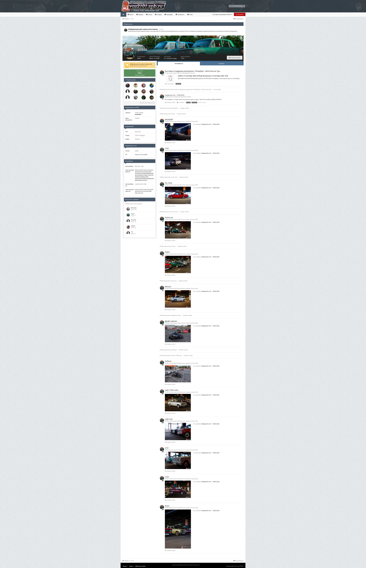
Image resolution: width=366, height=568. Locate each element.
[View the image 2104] (178, 489)
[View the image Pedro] (178, 264)
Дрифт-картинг (176, 315)
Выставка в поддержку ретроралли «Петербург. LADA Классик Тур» (192, 71)
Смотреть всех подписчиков (146, 102)
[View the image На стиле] (178, 195)
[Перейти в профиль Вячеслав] (128, 209)
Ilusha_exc (175, 212)
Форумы (140, 14)
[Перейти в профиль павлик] (128, 227)
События (192, 73)
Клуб (131, 14)
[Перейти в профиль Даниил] (136, 91)
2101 (167, 448)
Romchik (133, 220)
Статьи (150, 14)
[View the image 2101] (178, 460)
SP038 (161, 89)
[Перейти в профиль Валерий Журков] (152, 85)
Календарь (169, 14)
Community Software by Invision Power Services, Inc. (186, 565)
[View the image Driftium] (178, 373)
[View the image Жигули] (178, 299)
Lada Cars (169, 419)
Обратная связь (140, 566)
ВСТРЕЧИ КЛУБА (186, 97)
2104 (167, 477)
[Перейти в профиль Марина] (144, 97)
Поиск (191, 14)
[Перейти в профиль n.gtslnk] (136, 97)
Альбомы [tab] (221, 63)
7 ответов (181, 102)
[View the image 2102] (178, 160)
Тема (131, 566)
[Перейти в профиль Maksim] (128, 91)
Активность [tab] (179, 63)
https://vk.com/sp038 (141, 154)
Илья (167, 506)
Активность (180, 14)
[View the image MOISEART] (178, 132)
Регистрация (239, 14)
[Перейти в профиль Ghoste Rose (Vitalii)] (128, 85)
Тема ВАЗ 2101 (232, 566)
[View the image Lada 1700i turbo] (178, 402)
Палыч (133, 214)
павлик (133, 226)
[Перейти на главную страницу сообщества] (123, 14)
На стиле (174, 177)
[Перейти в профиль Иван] (136, 85)
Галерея (159, 14)
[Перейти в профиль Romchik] (128, 221)
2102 (173, 114)
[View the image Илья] (178, 529)
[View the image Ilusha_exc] (178, 230)
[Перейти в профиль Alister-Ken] (152, 91)
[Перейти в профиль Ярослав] (144, 85)
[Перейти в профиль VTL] (128, 233)
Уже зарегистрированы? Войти (221, 14)
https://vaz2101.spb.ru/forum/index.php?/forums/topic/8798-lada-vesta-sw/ (144, 191)
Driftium (174, 350)
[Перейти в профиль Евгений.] (152, 97)
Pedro (174, 246)
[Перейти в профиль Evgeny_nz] (128, 97)
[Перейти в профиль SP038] (125, 30)
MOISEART (175, 108)
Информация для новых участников (143, 29)
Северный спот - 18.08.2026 (174, 95)
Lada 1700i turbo (177, 355)
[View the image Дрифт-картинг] (178, 333)
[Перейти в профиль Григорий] (144, 91)
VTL (132, 232)
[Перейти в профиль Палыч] (128, 215)
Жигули (174, 281)
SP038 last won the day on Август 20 (141, 64)
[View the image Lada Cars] (178, 431)
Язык (125, 566)
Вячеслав (133, 208)
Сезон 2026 (194, 121)
